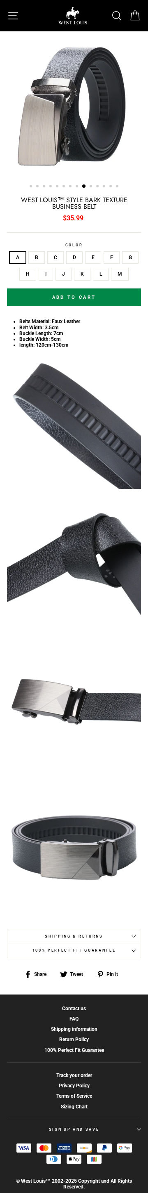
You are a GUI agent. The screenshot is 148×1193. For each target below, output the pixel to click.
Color (74, 245)
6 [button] (64, 187)
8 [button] (78, 187)
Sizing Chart (74, 1107)
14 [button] (118, 187)
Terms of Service (74, 1096)
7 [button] (71, 187)
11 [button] (98, 187)
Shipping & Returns (74, 936)
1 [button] (32, 187)
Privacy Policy (74, 1086)
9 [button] (84, 186)
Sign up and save (74, 1129)
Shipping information (74, 1029)
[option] (74, 104)
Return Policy (74, 1039)
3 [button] (45, 187)
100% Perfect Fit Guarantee (74, 950)
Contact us (74, 1008)
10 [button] (92, 187)
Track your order (74, 1075)
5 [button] (58, 187)
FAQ (74, 1019)
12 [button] (105, 187)
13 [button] (111, 187)
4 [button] (51, 187)
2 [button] (38, 187)
